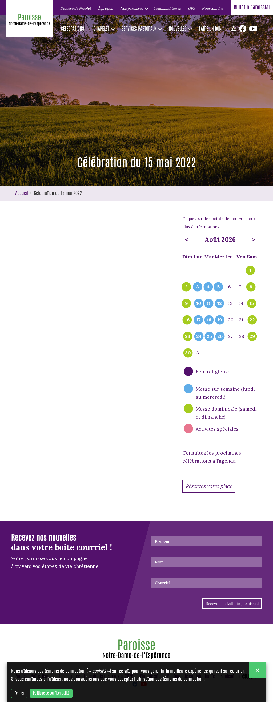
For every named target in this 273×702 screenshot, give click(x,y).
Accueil (21, 193)
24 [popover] (199, 336)
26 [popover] (220, 336)
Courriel (162, 582)
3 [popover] (197, 287)
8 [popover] (251, 287)
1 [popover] (250, 270)
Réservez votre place (209, 486)
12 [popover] (219, 303)
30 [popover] (188, 353)
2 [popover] (186, 287)
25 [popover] (209, 336)
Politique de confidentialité (51, 693)
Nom (159, 562)
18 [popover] (209, 320)
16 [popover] (187, 320)
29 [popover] (252, 336)
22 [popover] (252, 320)
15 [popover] (252, 303)
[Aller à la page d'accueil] (29, 21)
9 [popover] (186, 303)
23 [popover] (187, 336)
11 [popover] (209, 303)
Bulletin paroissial (252, 7)
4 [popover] (208, 287)
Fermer (19, 693)
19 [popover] (219, 320)
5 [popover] (218, 287)
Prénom (162, 541)
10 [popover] (198, 303)
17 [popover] (198, 320)
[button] (133, 8)
